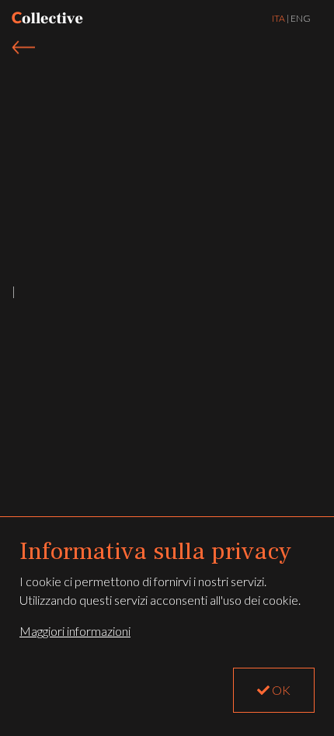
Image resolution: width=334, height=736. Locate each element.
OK (280, 689)
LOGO (47, 18)
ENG (301, 18)
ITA (278, 18)
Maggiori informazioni (74, 630)
